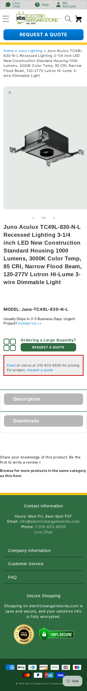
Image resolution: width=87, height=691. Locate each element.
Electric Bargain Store (36, 683)
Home (8, 51)
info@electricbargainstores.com (50, 521)
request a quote (40, 370)
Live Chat (43, 532)
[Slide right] (54, 218)
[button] (6, 18)
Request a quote (43, 34)
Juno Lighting (30, 51)
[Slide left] (33, 218)
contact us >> (30, 323)
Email (11, 365)
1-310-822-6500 (50, 526)
